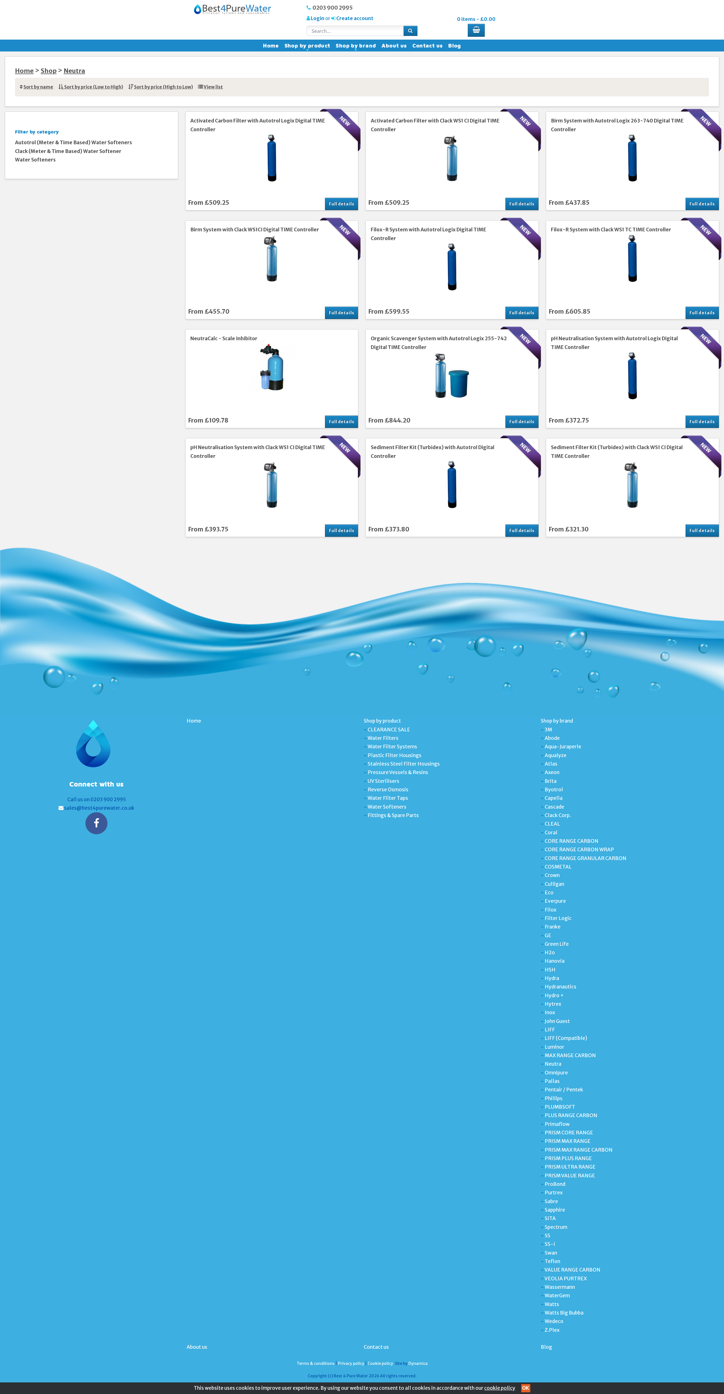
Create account (354, 18)
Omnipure (556, 1073)
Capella (554, 798)
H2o (550, 952)
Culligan (554, 884)
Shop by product (307, 46)
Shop (49, 71)
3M (548, 730)
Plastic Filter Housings (394, 755)
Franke (553, 927)
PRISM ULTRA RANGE (570, 1167)
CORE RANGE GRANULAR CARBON (585, 858)
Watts (552, 1304)
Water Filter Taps (388, 798)
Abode (552, 738)
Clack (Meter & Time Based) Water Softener (68, 151)
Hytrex (553, 1004)
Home (271, 45)
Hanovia (554, 961)
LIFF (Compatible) (566, 1038)
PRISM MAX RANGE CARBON (579, 1150)
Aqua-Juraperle (563, 747)
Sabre (551, 1201)
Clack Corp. (558, 815)
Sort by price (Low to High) (93, 87)
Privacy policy (351, 1363)
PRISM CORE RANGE (569, 1133)
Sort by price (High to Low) (163, 87)
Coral (551, 832)
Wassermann (560, 1287)
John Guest (557, 1021)
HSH (550, 970)
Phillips (554, 1098)
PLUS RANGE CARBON (571, 1115)
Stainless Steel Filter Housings (404, 764)
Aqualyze (555, 755)
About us (394, 45)
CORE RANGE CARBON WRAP (579, 849)
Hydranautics (560, 987)
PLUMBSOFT (560, 1107)
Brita (551, 781)
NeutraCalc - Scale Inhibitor (223, 338)
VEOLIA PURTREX (565, 1279)
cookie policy (499, 1388)
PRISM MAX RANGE (568, 1141)
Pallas (552, 1081)
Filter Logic (558, 918)
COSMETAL (558, 867)
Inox (550, 1012)
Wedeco (554, 1321)
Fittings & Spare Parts (393, 815)
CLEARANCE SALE (389, 730)
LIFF (550, 1030)
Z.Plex (552, 1330)
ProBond (555, 1184)
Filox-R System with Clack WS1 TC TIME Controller (611, 230)
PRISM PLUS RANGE (568, 1158)
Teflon (552, 1261)
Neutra (74, 71)
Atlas (551, 764)
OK (525, 1388)
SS (547, 1236)
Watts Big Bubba (564, 1313)
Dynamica (418, 1363)
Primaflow (557, 1124)
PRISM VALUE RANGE (570, 1176)
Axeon (552, 772)
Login (317, 18)
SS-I (550, 1244)
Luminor (554, 1047)
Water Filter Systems (392, 747)
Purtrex (554, 1193)
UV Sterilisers (383, 781)
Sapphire (555, 1210)
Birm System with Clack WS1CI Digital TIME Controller (254, 230)
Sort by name (38, 87)
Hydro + (554, 995)
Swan (551, 1253)
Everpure (555, 901)
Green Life (557, 944)
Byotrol (554, 790)
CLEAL (552, 824)
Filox (550, 910)
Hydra (552, 978)
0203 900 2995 (333, 7)
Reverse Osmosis (388, 790)
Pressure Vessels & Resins (398, 772)
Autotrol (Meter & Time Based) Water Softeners (73, 142)
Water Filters (383, 738)
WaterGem (557, 1295)
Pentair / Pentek (564, 1090)
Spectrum (556, 1227)
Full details (341, 203)
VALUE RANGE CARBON (572, 1270)
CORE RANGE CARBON (571, 841)
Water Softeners (35, 160)
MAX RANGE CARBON (570, 1055)
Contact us (427, 45)
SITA (550, 1218)
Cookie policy (380, 1363)
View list (213, 87)
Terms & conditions (316, 1363)
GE (548, 935)
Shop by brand (356, 46)
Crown (552, 875)
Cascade (554, 807)
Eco (549, 892)
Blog (454, 45)
